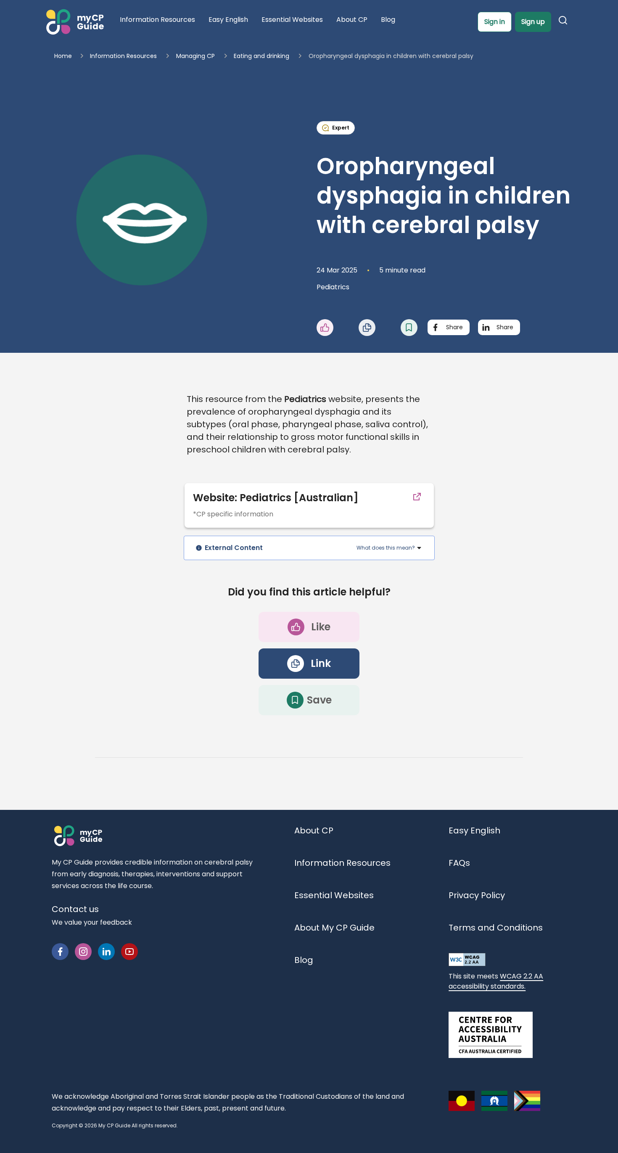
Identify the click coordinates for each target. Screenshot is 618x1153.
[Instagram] (83, 951)
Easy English (474, 830)
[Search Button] (565, 22)
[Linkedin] (106, 951)
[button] (338, 327)
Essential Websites (334, 895)
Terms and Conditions (496, 928)
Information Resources (342, 863)
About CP (313, 830)
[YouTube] (129, 951)
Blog (303, 960)
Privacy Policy (477, 895)
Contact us (75, 909)
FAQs (459, 863)
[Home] (74, 22)
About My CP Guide (334, 928)
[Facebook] (60, 951)
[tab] (309, 548)
